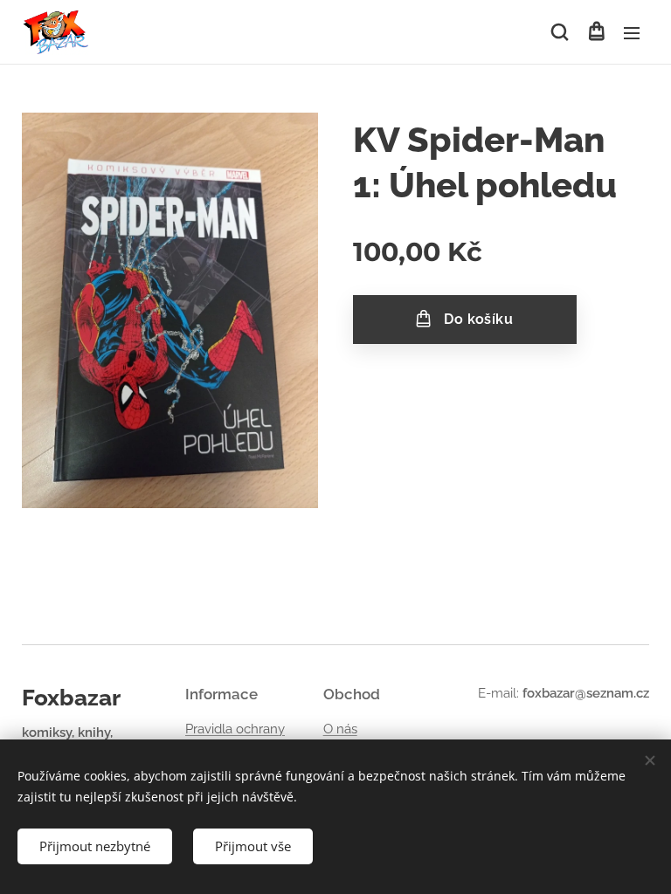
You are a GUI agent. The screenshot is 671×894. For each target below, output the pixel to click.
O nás (340, 729)
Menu (631, 32)
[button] (559, 32)
